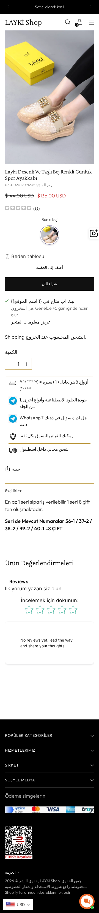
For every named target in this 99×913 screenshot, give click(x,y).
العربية (10, 872)
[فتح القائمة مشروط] (91, 22)
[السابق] (8, 7)
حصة (16, 469)
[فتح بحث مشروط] (67, 22)
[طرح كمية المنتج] (27, 363)
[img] (18, 208)
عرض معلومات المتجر (31, 322)
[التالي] (91, 7)
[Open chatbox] (87, 901)
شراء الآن (49, 283)
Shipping (14, 337)
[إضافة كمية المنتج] (10, 363)
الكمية (11, 352)
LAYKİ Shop (50, 880)
